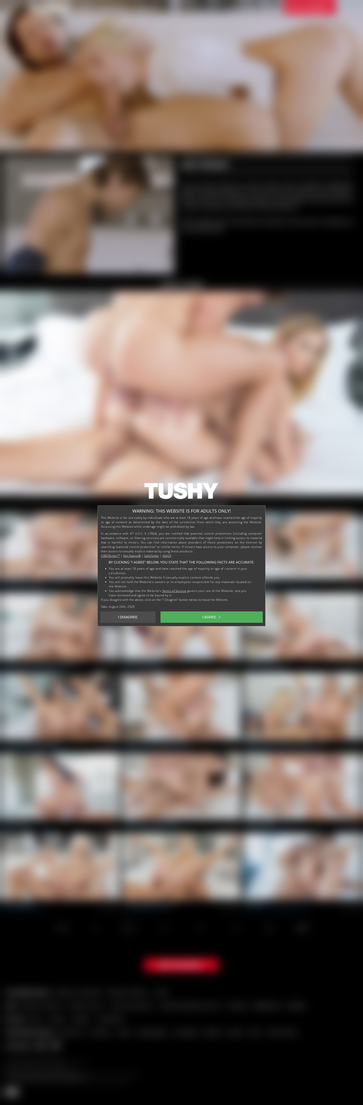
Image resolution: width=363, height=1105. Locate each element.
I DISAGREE (128, 617)
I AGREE (209, 617)
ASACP (166, 556)
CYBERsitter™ (110, 556)
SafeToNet (151, 556)
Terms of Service (174, 591)
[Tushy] (181, 492)
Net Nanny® (132, 556)
